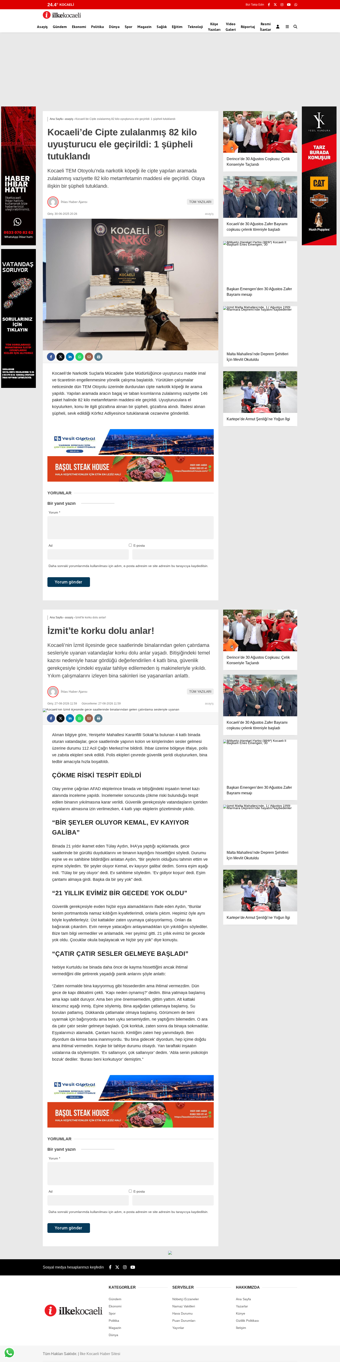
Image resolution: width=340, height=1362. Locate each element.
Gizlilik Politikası (247, 1320)
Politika (97, 26)
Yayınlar (178, 1328)
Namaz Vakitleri (183, 1306)
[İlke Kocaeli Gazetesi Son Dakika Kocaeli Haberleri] (62, 17)
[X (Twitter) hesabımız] (275, 4)
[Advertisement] (170, 71)
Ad (51, 545)
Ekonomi (79, 26)
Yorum (54, 512)
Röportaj (248, 26)
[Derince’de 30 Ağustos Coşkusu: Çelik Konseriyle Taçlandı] (260, 132)
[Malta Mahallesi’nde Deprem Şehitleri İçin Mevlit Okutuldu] (260, 327)
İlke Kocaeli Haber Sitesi (100, 1354)
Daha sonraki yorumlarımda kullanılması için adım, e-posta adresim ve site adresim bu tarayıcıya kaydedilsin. (128, 566)
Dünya (114, 26)
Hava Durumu (182, 1313)
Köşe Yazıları (214, 27)
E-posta (139, 545)
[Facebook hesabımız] (269, 4)
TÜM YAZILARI (200, 202)
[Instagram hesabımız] (282, 4)
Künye (240, 1313)
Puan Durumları (183, 1320)
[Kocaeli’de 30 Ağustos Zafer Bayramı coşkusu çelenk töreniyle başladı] (260, 197)
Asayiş (42, 26)
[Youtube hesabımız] (289, 4)
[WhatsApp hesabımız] (295, 4)
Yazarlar (242, 1306)
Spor (128, 26)
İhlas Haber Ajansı (74, 202)
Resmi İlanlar (265, 27)
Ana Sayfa (243, 1299)
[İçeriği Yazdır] (98, 357)
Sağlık (162, 26)
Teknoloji (195, 26)
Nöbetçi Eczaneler (185, 1299)
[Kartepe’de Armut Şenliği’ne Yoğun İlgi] (260, 392)
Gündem (60, 26)
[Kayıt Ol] (278, 26)
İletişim (241, 1328)
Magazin (144, 26)
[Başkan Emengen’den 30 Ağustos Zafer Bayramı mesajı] (260, 262)
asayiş (209, 213)
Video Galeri (231, 27)
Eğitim (177, 26)
